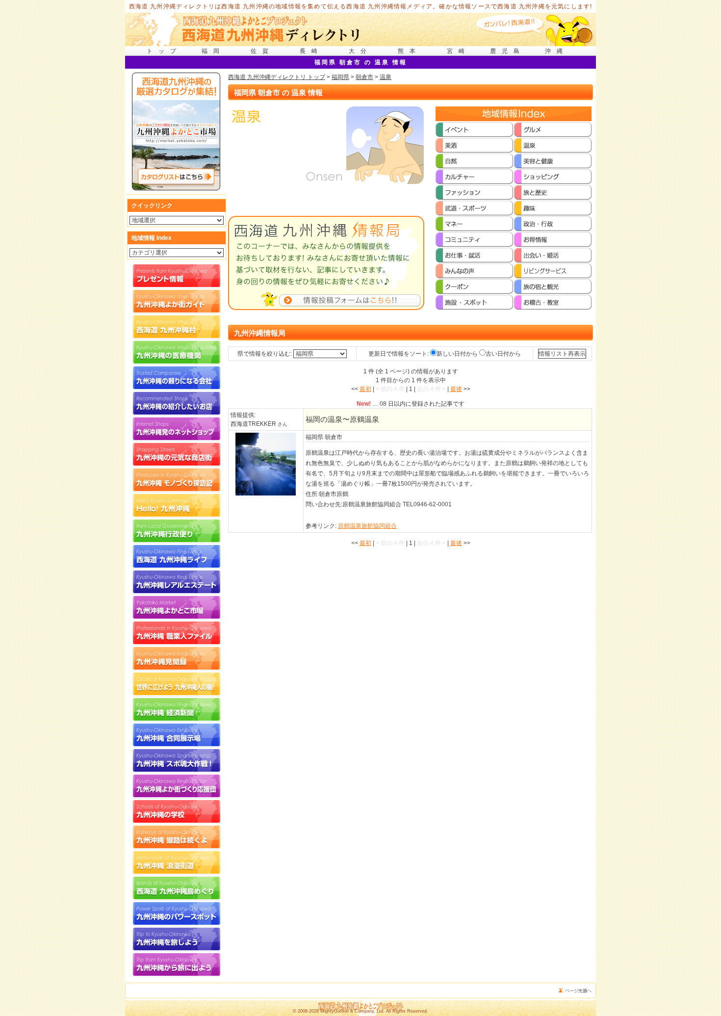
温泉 (385, 77)
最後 (456, 389)
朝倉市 (364, 77)
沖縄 (556, 51)
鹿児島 (507, 51)
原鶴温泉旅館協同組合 (367, 525)
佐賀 (262, 51)
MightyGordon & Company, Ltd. (352, 1011)
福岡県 (340, 77)
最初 (365, 389)
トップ (164, 51)
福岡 (213, 51)
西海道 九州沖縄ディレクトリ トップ (276, 77)
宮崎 (458, 51)
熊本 (409, 51)
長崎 (311, 51)
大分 (360, 51)
